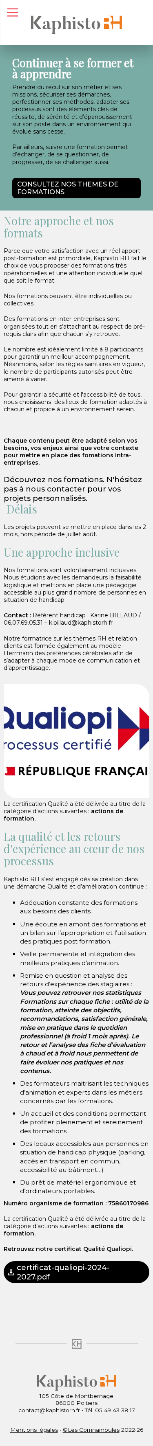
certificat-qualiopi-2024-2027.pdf (63, 1272)
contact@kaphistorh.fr (49, 1410)
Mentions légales (34, 1429)
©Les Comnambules (91, 1429)
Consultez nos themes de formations (67, 188)
